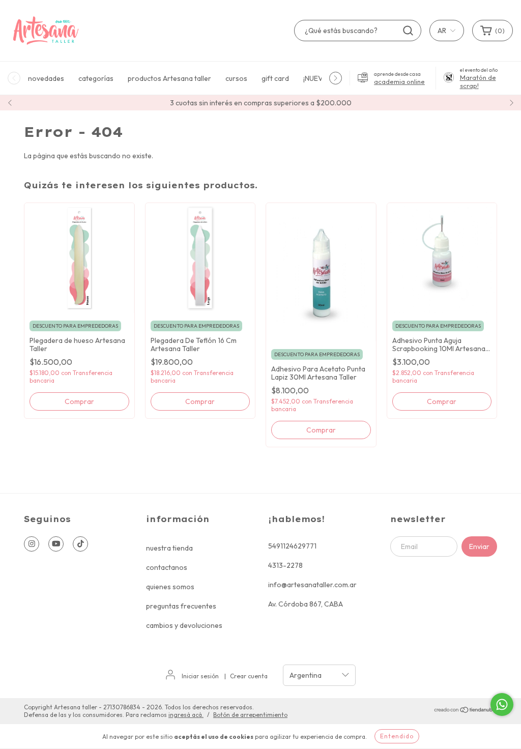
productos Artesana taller (169, 78)
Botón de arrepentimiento (250, 714)
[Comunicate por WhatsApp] (501, 704)
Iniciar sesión (200, 676)
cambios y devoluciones (184, 625)
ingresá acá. (186, 714)
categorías (95, 78)
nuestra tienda (169, 548)
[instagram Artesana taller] (31, 544)
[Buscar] (408, 30)
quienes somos (170, 586)
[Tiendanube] (465, 711)
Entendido (397, 736)
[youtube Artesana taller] (56, 544)
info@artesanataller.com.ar (312, 584)
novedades (46, 78)
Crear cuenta (249, 676)
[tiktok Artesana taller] (80, 544)
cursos (236, 78)
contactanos (166, 567)
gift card (275, 78)
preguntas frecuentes (181, 606)
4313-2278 (285, 565)
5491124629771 (292, 546)
